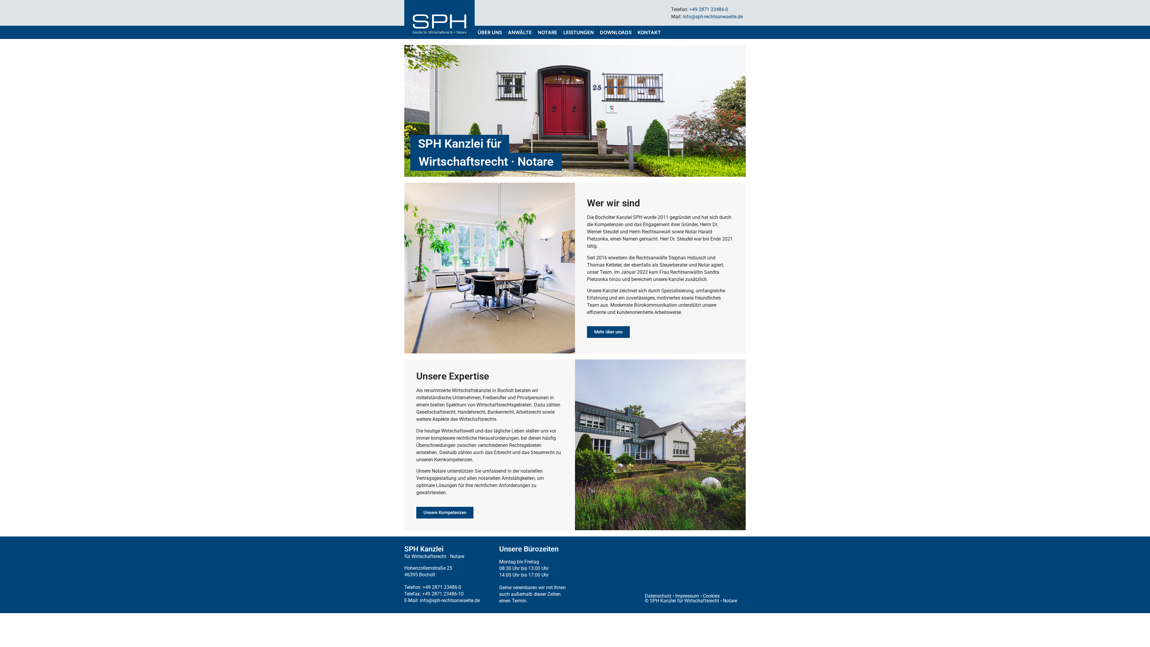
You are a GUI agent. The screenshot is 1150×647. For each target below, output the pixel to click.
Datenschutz (658, 596)
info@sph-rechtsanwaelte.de (713, 16)
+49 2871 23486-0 (708, 9)
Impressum (687, 596)
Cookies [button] (711, 596)
